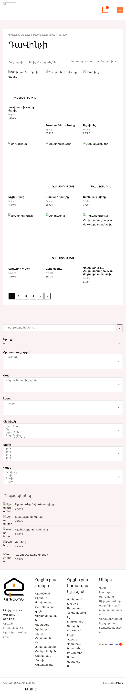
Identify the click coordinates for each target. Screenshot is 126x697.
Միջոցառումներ (110, 601)
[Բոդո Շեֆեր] (61, 435)
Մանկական (43, 656)
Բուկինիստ (74, 652)
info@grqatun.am (12, 610)
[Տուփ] (61, 478)
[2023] (61, 458)
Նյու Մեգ (72, 603)
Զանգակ (73, 626)
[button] (112, 9)
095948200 (9, 619)
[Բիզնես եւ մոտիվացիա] (61, 380)
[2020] (61, 449)
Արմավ (71, 657)
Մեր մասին (106, 596)
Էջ (68, 617)
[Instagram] (31, 689)
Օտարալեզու (44, 664)
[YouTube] (36, 689)
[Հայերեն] (61, 403)
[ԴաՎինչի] (61, 357)
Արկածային (43, 593)
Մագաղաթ (74, 608)
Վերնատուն (75, 599)
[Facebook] (26, 689)
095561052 (9, 614)
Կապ (102, 587)
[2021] (61, 452)
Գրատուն (73, 648)
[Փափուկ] (61, 472)
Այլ (68, 666)
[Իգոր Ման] (61, 432)
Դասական (42, 624)
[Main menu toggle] (120, 10)
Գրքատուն (74, 644)
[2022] (61, 455)
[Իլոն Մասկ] (61, 426)
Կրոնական (42, 629)
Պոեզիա (40, 660)
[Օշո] (61, 429)
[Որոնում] (120, 327)
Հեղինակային (76, 612)
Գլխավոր (13, 34)
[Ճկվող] (61, 475)
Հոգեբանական (45, 651)
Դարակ (72, 639)
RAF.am (119, 682)
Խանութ (104, 592)
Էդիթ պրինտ (75, 621)
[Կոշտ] (61, 481)
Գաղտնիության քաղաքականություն (110, 610)
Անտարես (73, 661)
